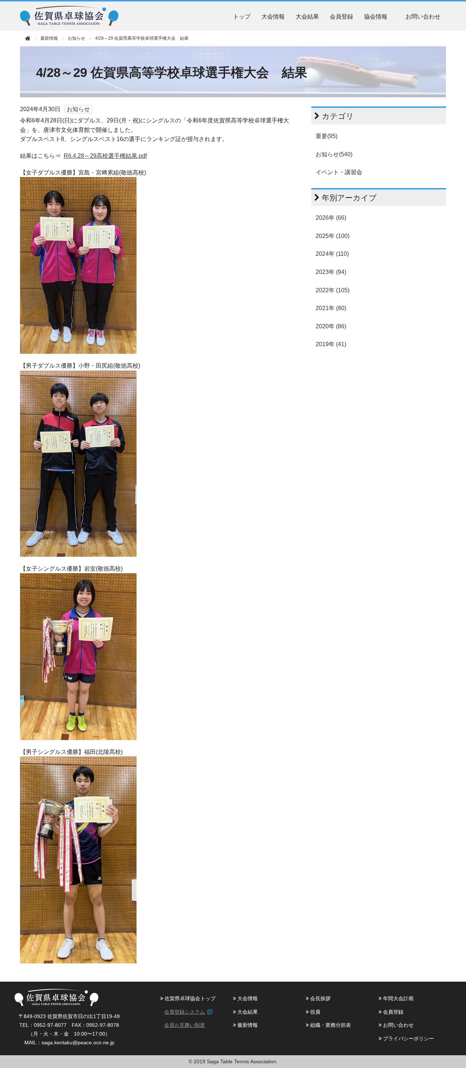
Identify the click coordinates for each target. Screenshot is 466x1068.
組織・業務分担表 (330, 1025)
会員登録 (341, 16)
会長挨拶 (320, 998)
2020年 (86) (331, 326)
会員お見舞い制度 (184, 1025)
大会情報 (273, 16)
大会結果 (307, 16)
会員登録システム (184, 1012)
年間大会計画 (398, 998)
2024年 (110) (332, 254)
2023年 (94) (331, 272)
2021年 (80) (331, 308)
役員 (314, 1012)
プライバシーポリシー (408, 1038)
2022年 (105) (333, 290)
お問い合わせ (423, 16)
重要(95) (326, 136)
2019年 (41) (331, 344)
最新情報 (247, 1025)
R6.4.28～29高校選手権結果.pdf (105, 156)
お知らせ (76, 38)
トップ (241, 16)
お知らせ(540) (334, 154)
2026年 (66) (331, 218)
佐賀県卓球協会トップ (189, 998)
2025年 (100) (333, 236)
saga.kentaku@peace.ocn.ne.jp (78, 1042)
